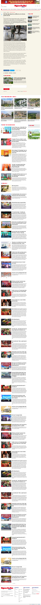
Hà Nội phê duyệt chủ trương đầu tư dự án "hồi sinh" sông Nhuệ (34, 108)
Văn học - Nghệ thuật (13, 9)
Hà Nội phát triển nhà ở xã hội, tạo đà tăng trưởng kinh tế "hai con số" (20, 108)
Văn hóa (9, 9)
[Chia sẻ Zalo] (1, 14)
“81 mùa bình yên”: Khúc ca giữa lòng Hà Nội (19, 342)
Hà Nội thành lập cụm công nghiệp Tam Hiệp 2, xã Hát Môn (7, 120)
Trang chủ (4, 12)
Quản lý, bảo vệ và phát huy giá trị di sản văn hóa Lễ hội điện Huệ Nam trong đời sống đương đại (19, 223)
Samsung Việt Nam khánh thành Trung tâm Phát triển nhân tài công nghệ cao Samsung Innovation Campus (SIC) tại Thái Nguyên (19, 374)
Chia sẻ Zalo (12, 70)
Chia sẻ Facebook (7, 70)
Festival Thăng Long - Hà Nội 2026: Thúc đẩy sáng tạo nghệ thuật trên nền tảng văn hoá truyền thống (19, 128)
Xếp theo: (19, 91)
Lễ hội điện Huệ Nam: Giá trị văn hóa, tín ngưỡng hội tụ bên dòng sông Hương (19, 195)
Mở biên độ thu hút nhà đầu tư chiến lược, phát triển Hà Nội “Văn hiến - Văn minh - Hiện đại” (19, 396)
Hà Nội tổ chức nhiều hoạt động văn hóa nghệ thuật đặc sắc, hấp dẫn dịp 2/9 (19, 253)
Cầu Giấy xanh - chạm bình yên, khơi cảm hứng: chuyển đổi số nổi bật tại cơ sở (19, 329)
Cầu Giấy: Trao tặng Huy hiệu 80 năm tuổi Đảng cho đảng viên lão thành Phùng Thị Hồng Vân (18, 165)
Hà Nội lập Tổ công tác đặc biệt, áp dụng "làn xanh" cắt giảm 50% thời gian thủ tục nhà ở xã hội (7, 108)
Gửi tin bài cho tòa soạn (34, 590)
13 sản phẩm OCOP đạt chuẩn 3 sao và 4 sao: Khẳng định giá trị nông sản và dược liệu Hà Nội (19, 175)
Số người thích (25, 91)
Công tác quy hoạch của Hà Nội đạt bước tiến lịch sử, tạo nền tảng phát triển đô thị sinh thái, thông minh (20, 120)
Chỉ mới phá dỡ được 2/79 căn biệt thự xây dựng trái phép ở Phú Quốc (35, 17)
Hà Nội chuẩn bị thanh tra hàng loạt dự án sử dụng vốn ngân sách (36, 32)
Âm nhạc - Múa (20, 597)
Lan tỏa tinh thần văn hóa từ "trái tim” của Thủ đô (18, 263)
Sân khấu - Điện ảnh (28, 9)
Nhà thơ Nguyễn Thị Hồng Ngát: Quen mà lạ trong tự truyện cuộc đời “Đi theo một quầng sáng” (19, 151)
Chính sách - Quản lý (12, 12)
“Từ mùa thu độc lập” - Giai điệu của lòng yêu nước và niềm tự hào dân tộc (19, 213)
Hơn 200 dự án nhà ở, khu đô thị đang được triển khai (36, 24)
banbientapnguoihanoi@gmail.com (27, 594)
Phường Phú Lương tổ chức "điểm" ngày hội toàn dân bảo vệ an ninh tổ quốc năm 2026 (19, 353)
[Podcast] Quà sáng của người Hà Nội (19, 202)
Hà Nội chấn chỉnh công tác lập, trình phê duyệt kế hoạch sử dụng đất (36, 28)
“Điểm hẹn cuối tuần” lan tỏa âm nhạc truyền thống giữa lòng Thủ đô (18, 282)
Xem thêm (14, 583)
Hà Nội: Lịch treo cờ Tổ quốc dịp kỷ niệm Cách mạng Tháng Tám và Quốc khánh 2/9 (19, 291)
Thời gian (21, 91)
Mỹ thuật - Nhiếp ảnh (34, 9)
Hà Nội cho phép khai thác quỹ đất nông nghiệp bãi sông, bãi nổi (33, 120)
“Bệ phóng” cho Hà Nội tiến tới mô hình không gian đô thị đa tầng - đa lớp (19, 243)
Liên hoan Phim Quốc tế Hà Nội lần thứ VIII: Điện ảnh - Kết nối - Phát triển (19, 232)
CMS (33, 604)
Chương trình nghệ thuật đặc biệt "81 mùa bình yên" (18, 386)
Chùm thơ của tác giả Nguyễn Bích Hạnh (19, 272)
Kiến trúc (8, 12)
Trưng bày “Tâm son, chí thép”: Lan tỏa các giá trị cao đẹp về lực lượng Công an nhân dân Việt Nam (19, 140)
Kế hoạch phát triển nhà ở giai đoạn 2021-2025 (35, 20)
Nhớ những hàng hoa (15, 319)
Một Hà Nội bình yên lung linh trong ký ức (19, 309)
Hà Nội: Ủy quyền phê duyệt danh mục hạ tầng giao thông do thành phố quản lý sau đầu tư (20, 78)
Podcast (24, 9)
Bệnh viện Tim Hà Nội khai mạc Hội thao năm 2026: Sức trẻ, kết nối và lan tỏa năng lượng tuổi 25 (19, 364)
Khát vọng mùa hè (15, 185)
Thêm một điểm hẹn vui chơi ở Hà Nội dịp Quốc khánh (18, 300)
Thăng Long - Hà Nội (19, 9)
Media (19, 599)
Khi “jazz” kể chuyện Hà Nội (17, 415)
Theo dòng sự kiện (5, 9)
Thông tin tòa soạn (34, 589)
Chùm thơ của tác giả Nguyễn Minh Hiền (19, 406)
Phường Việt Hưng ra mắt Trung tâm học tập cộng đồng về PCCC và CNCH (19, 425)
